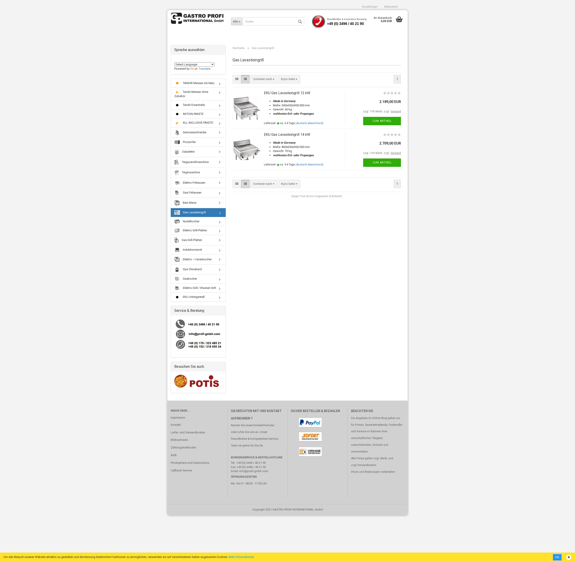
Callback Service (181, 470)
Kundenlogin (370, 6)
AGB (174, 455)
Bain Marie (189, 202)
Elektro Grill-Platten (194, 230)
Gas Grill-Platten (191, 240)
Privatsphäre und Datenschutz (190, 462)
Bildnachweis (179, 440)
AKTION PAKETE (192, 114)
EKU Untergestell (193, 297)
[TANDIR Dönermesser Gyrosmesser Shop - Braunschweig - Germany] (197, 19)
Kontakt (176, 424)
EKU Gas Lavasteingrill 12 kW (287, 93)
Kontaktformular (263, 425)
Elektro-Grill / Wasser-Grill (199, 288)
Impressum (178, 417)
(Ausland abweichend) (309, 123)
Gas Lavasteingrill (194, 212)
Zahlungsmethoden (183, 447)
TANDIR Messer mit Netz (198, 83)
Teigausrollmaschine (195, 162)
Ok (557, 557)
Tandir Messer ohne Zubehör (191, 94)
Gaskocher (189, 278)
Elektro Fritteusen (193, 182)
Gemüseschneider (194, 132)
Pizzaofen (189, 142)
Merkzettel (391, 6)
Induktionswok (192, 249)
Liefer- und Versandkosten (188, 432)
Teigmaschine (190, 172)
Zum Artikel (382, 121)
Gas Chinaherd (192, 269)
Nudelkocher (190, 221)
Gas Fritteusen (191, 192)
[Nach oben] (562, 555)
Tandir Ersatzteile (193, 105)
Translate (204, 68)
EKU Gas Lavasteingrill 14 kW (287, 134)
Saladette (188, 151)
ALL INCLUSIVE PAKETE (197, 122)
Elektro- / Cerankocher (197, 259)
